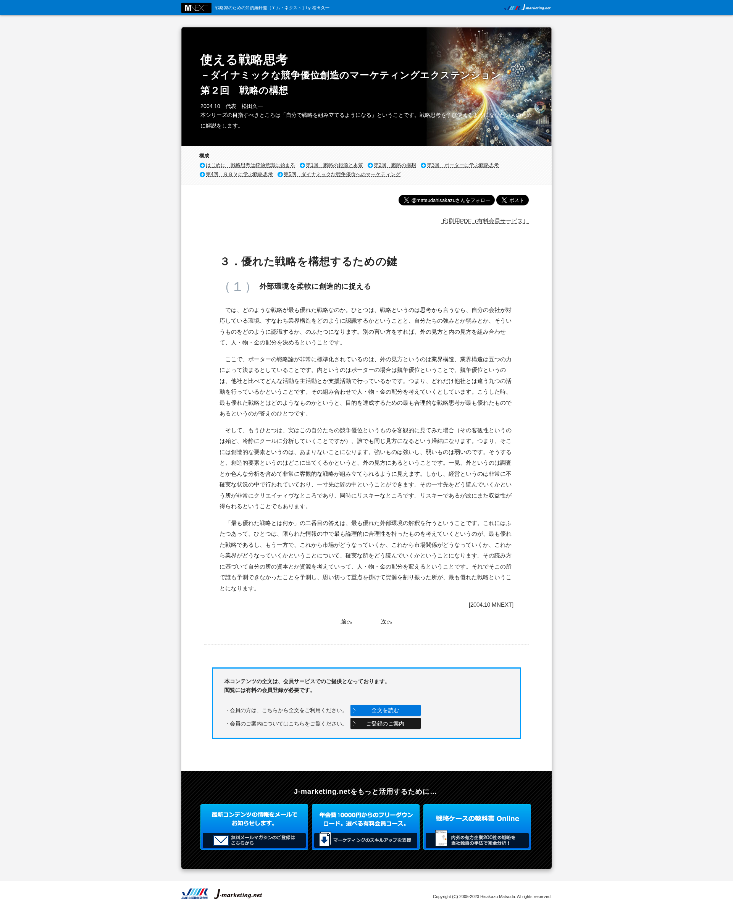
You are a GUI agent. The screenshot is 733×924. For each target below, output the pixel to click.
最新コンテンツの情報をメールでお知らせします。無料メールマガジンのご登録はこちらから (254, 827)
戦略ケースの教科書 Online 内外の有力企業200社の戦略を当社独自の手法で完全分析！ (477, 827)
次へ (386, 621)
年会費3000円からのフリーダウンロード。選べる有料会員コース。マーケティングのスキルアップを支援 (366, 827)
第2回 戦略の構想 (395, 165)
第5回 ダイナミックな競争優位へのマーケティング (342, 174)
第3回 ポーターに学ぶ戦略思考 (463, 165)
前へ (346, 621)
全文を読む (385, 710)
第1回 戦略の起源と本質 (334, 165)
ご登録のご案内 (385, 723)
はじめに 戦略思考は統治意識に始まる (250, 165)
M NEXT (196, 8)
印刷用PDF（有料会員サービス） (485, 221)
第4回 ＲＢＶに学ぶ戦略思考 (239, 174)
